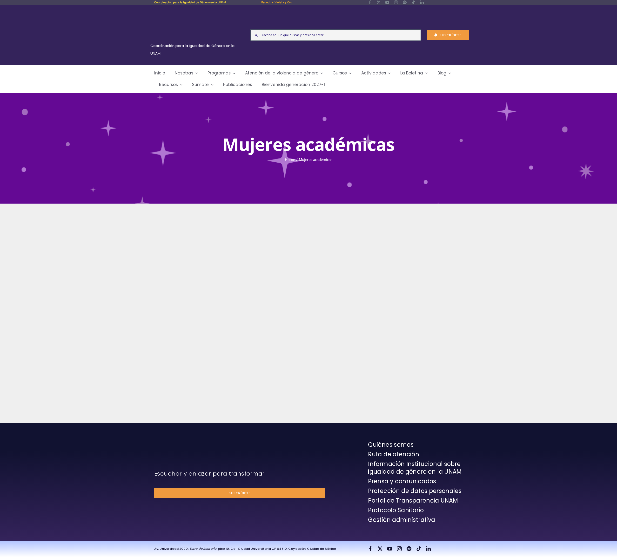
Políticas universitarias (287, 348)
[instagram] (396, 2)
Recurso (314, 348)
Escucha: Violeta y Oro (276, 2)
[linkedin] (422, 2)
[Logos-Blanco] (194, 10)
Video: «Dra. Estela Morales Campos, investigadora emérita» (195, 245)
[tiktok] (413, 2)
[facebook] (370, 2)
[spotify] (405, 2)
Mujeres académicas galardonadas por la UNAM (301, 273)
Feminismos (173, 300)
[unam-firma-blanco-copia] (167, 442)
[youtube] (387, 2)
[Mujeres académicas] (202, 245)
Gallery (209, 245)
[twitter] (379, 2)
